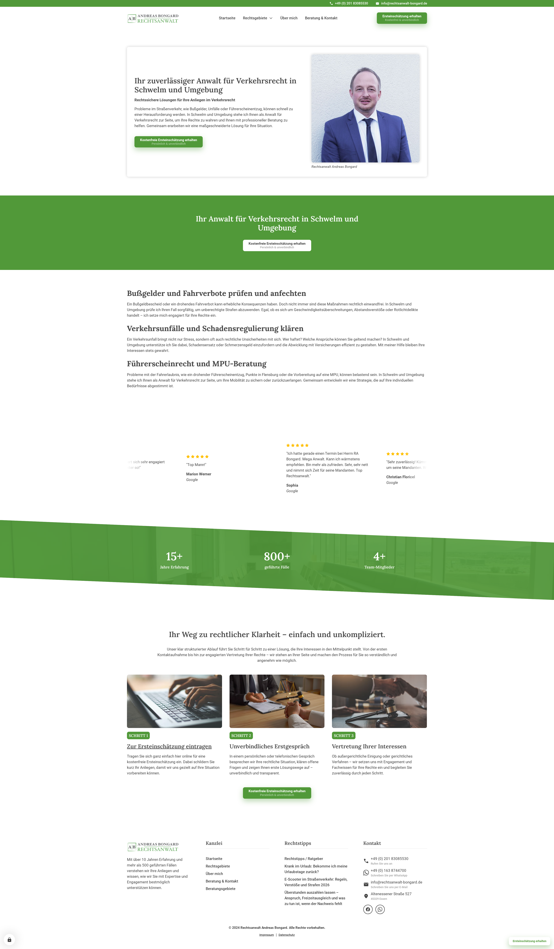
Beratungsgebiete (220, 889)
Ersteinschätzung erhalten (529, 941)
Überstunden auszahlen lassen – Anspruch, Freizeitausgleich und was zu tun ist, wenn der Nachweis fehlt (315, 898)
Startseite (227, 18)
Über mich (288, 18)
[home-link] (153, 18)
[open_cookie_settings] (9, 939)
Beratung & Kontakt (321, 18)
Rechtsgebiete (218, 866)
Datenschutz (287, 935)
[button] (258, 18)
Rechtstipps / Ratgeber (304, 859)
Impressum (266, 935)
